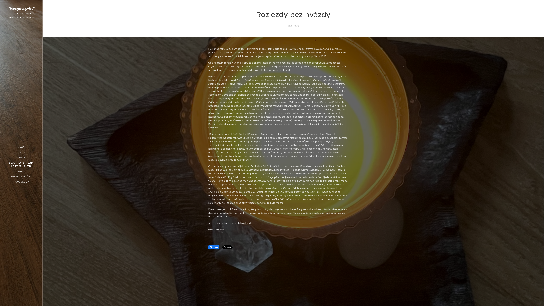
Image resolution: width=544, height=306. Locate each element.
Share (215, 247)
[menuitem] (21, 147)
